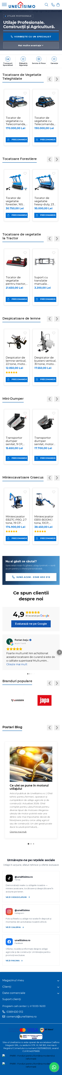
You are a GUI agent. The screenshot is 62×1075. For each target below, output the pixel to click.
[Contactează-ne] (53, 5)
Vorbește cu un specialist (32, 36)
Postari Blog (12, 727)
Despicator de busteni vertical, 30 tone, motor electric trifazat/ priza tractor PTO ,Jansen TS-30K (45, 361)
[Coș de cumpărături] (58, 5)
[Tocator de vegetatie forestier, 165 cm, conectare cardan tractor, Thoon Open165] (17, 182)
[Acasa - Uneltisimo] (22, 5)
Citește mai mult (18, 831)
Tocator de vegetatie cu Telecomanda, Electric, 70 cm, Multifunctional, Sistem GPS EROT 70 (17, 121)
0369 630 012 (14, 1011)
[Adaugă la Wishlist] (25, 93)
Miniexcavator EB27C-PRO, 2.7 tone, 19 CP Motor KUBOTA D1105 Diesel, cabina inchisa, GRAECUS (16, 519)
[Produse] (4, 4)
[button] (2, 652)
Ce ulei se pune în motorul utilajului (29, 787)
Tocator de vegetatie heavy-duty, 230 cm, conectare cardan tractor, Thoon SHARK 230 (45, 201)
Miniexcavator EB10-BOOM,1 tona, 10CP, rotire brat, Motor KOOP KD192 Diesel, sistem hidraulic (45, 519)
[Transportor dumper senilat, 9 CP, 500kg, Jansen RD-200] (17, 422)
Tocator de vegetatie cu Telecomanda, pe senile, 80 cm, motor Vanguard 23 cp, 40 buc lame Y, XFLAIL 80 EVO (44, 121)
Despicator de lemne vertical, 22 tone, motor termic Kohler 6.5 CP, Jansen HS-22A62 (16, 361)
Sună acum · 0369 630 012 (33, 577)
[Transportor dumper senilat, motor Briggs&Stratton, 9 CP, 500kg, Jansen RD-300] (45, 422)
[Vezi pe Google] (9, 641)
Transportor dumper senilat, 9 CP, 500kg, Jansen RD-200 (16, 441)
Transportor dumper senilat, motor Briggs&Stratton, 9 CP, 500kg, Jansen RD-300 (45, 441)
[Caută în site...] (46, 5)
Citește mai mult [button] (16, 664)
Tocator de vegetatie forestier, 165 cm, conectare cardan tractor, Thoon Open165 (17, 201)
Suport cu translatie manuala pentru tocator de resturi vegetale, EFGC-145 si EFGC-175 (45, 280)
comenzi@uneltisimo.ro (21, 1016)
